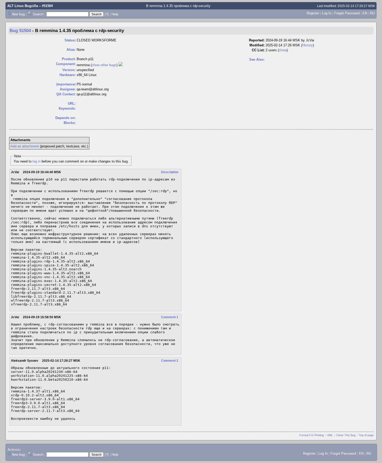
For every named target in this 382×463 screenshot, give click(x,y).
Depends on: (65, 118)
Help (114, 14)
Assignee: (68, 89)
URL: (72, 103)
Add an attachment (24, 146)
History (307, 45)
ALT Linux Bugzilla (22, 6)
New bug (18, 14)
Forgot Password (347, 13)
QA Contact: (66, 94)
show (283, 50)
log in (36, 161)
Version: (69, 70)
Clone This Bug (345, 435)
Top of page (366, 435)
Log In (326, 13)
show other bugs (104, 65)
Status (69, 40)
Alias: (71, 50)
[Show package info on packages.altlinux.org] (120, 65)
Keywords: (67, 108)
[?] (107, 14)
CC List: (258, 50)
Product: (69, 59)
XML (330, 435)
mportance (65, 84)
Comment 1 (169, 317)
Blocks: (70, 123)
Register (313, 13)
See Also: (257, 59)
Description (169, 172)
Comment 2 (169, 360)
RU (372, 13)
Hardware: (68, 75)
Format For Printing (311, 435)
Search (38, 14)
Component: (66, 64)
